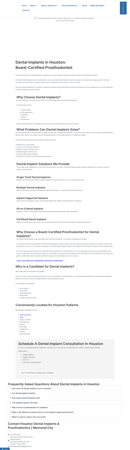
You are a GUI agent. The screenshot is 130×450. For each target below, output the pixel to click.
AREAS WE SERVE (97, 6)
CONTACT (26, 10)
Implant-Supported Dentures (32, 198)
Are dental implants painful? (23, 393)
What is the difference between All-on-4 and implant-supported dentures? (43, 412)
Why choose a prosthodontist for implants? (30, 407)
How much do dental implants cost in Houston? (31, 388)
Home (24, 6)
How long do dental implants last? (26, 398)
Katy (21, 317)
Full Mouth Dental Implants (31, 219)
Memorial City (25, 315)
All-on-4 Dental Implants (29, 208)
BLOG (85, 6)
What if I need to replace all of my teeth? (29, 417)
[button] (37, 5)
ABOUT (33, 6)
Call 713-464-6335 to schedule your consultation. (37, 373)
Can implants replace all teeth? (25, 403)
